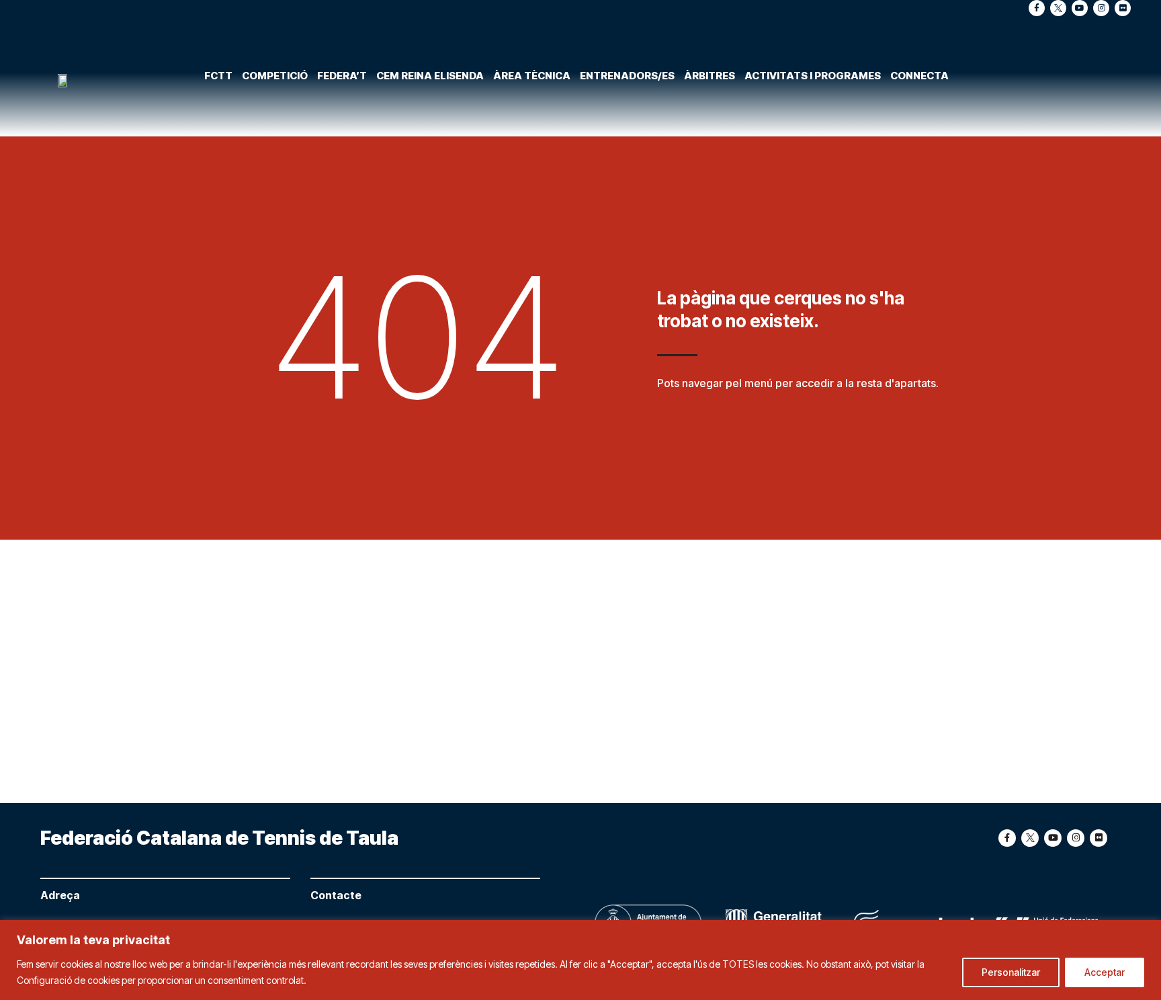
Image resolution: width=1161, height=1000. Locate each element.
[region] (580, 960)
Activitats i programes (812, 75)
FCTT (218, 75)
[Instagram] (1101, 8)
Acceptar (1104, 972)
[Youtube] (1080, 8)
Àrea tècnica (531, 75)
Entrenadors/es (627, 75)
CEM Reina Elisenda (430, 75)
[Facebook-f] (1037, 8)
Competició (275, 75)
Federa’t (342, 75)
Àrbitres (709, 75)
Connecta (919, 75)
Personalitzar (1011, 972)
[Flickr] (1123, 8)
